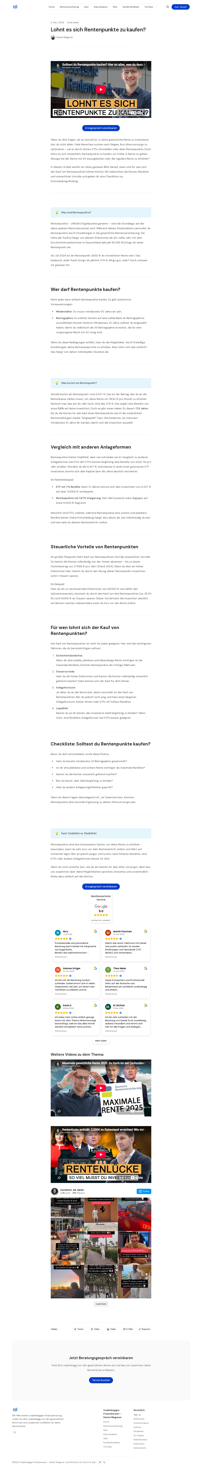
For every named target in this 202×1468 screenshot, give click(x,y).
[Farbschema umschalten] (102, 1462)
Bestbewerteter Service (101, 898)
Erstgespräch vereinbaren (101, 128)
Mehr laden (101, 1040)
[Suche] (167, 6)
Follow (146, 1191)
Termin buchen (101, 1380)
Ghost (86, 1462)
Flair (94, 1462)
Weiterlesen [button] (61, 957)
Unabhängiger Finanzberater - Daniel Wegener (42, 1462)
